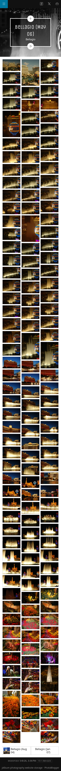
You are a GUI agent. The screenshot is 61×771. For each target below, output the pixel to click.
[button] (5, 766)
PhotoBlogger (51, 767)
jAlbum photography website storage (22, 767)
